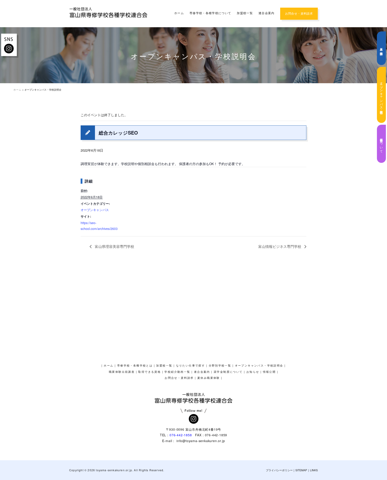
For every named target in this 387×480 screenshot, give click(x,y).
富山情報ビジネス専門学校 (280, 246)
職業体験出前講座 (122, 371)
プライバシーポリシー (279, 470)
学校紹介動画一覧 (177, 371)
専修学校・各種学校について (210, 13)
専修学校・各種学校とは (135, 365)
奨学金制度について (381, 143)
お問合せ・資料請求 (299, 13)
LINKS (314, 470)
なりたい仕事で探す (190, 365)
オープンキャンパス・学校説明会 (381, 95)
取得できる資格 (149, 371)
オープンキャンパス (95, 209)
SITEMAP (301, 470)
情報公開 (269, 371)
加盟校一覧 (245, 13)
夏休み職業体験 (381, 48)
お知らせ (252, 371)
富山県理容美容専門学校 (114, 246)
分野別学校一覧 (220, 365)
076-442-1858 (181, 435)
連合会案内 (266, 13)
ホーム (179, 13)
